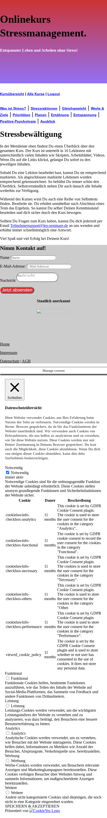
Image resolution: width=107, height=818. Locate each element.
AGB (26, 361)
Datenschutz (9, 361)
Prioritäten (21, 115)
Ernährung (60, 115)
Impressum (8, 352)
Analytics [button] (12, 728)
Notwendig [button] (14, 468)
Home (5, 344)
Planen (41, 115)
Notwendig (20, 473)
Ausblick (47, 121)
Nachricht (7, 280)
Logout (54, 94)
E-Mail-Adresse (12, 266)
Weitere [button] (11, 788)
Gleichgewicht (74, 108)
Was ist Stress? (13, 108)
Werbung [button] (12, 756)
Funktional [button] (13, 673)
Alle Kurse (36, 94)
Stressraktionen (44, 108)
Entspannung (85, 115)
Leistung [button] (12, 701)
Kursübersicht (12, 94)
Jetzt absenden (17, 290)
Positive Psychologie (18, 121)
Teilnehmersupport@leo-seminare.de (39, 225)
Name (4, 257)
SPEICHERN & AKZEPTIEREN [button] (32, 806)
